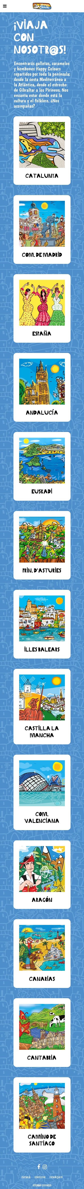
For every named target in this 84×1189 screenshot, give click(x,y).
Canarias (42, 979)
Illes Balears (42, 649)
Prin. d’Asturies (42, 570)
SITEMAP (37, 1185)
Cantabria (42, 1058)
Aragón (42, 900)
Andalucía (42, 413)
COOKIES (46, 1185)
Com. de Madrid (42, 255)
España (42, 334)
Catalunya (42, 176)
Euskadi (42, 491)
